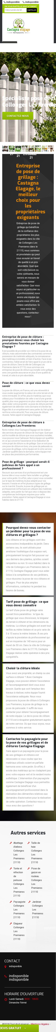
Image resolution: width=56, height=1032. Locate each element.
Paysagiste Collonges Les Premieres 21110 (19, 909)
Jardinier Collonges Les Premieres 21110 (37, 909)
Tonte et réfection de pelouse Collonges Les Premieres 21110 (18, 882)
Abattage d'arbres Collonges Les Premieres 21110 (18, 853)
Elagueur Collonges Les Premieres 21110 (18, 931)
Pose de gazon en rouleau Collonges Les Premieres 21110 (36, 880)
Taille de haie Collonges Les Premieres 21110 (36, 853)
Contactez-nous (18, 116)
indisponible (13, 2)
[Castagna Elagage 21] (18, 26)
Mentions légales (40, 1024)
